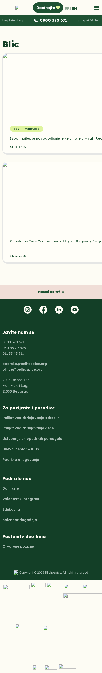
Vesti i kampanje (27, 128)
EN (74, 8)
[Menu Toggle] (97, 7)
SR (67, 8)
